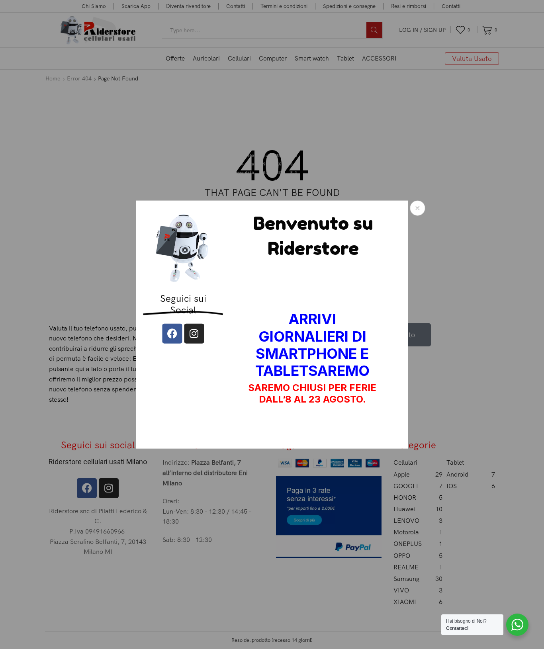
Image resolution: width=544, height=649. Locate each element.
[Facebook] (172, 334)
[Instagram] (194, 334)
